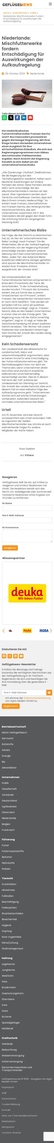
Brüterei (6, 1016)
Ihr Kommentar (10, 527)
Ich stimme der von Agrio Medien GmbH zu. (27, 699)
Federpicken (9, 907)
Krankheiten (9, 884)
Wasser (6, 869)
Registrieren (11, 706)
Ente (4, 1005)
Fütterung (8, 839)
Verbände (8, 795)
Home (6, 12)
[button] (51, 630)
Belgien (6, 824)
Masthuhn (8, 975)
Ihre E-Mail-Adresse (13, 515)
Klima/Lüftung (10, 942)
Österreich (8, 812)
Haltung (7, 958)
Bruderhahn (9, 987)
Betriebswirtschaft (14, 726)
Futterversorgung (12, 1061)
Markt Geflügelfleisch (14, 732)
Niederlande (9, 818)
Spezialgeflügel (11, 1022)
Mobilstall (7, 1028)
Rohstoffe (7, 744)
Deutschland (9, 800)
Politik (33, 12)
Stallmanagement (12, 948)
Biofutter (7, 857)
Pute (4, 981)
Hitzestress (8, 890)
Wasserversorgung (13, 1055)
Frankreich (8, 830)
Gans (5, 1011)
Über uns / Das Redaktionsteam (19, 1115)
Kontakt (6, 1109)
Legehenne (8, 964)
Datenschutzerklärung (37, 698)
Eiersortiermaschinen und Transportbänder (17, 1069)
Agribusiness (9, 806)
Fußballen (8, 896)
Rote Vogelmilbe (11, 937)
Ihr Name (7, 503)
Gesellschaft (9, 789)
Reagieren (10, 548)
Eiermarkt (8, 738)
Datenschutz (9, 1098)
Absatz (6, 750)
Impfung (7, 931)
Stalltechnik (10, 1038)
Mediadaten (8, 1121)
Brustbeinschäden (12, 913)
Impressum (8, 1087)
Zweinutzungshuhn (13, 993)
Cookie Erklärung (11, 1104)
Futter (5, 845)
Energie (6, 756)
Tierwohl (7, 878)
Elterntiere (8, 999)
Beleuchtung (9, 1049)
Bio (3, 762)
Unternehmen (20, 12)
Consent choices (11, 1132)
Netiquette (8, 1127)
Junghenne (8, 970)
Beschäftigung (10, 902)
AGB (4, 1092)
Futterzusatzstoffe (13, 851)
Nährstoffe (8, 863)
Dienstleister (9, 767)
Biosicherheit (9, 919)
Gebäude (7, 1044)
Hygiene (6, 925)
